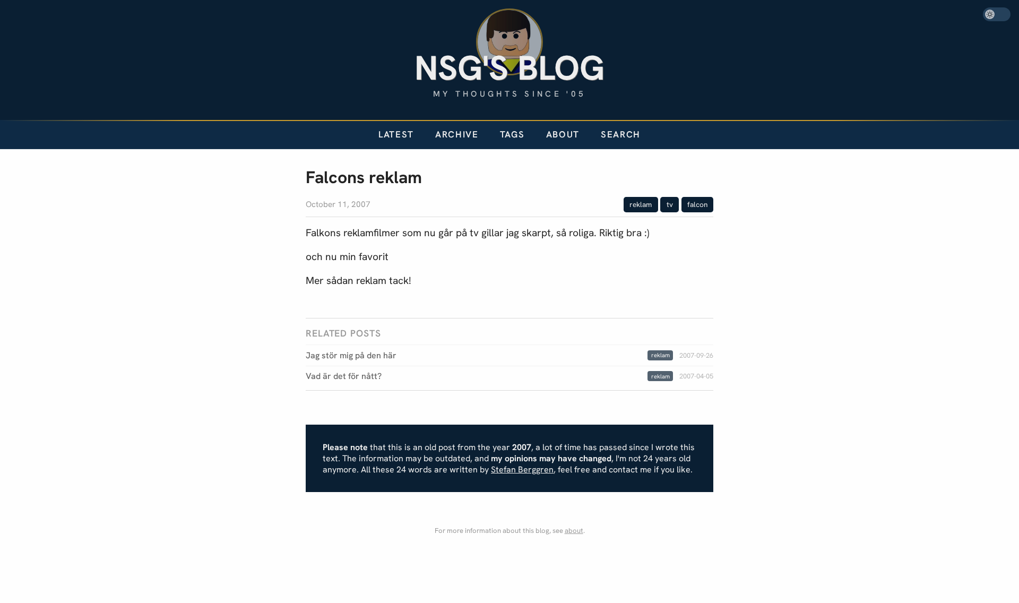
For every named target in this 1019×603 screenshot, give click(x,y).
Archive (457, 134)
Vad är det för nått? (344, 376)
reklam (640, 204)
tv (670, 204)
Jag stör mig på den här (351, 355)
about (574, 530)
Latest (396, 134)
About (563, 134)
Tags (512, 134)
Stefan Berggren (522, 469)
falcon (697, 204)
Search (621, 134)
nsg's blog (509, 68)
